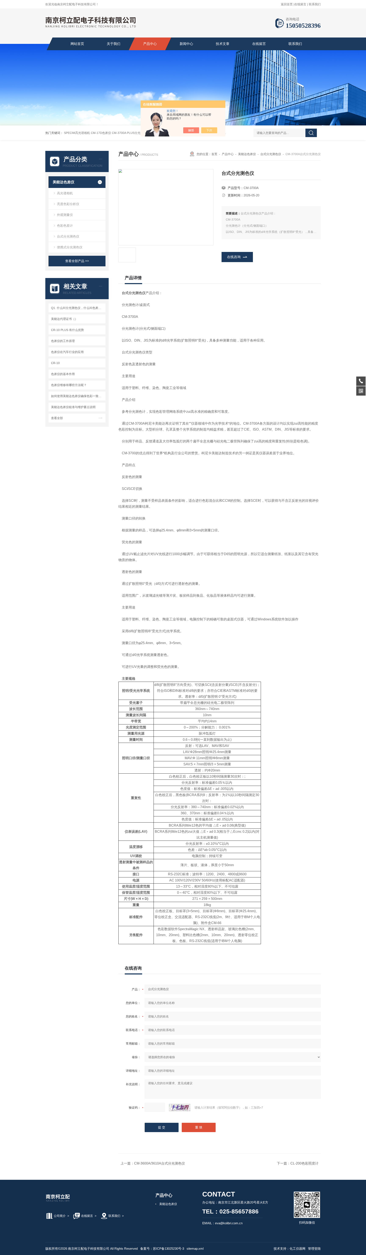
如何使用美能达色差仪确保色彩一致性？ (77, 396)
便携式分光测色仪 (69, 247)
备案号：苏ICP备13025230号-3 (162, 1248)
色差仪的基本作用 (63, 374)
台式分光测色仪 (68, 236)
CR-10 (55, 363)
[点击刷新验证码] (179, 1107)
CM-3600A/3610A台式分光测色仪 (159, 1163)
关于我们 (113, 44)
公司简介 (60, 1215)
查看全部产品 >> (77, 261)
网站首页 (77, 44)
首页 (214, 154)
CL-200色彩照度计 (304, 1163)
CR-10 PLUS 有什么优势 (67, 330)
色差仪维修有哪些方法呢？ (69, 385)
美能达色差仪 (63, 182)
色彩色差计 (65, 225)
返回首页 (287, 4)
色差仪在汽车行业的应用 (67, 352)
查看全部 (57, 418)
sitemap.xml (195, 1248)
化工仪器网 (297, 1248)
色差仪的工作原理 (63, 341)
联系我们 (315, 4)
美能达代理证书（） (64, 319)
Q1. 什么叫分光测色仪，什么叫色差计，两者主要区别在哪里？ (77, 308)
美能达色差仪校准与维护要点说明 (73, 407)
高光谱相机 (65, 193)
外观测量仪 (65, 215)
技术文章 (222, 44)
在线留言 (300, 4)
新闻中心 (186, 44)
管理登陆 (314, 1248)
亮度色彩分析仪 (68, 204)
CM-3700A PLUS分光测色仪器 (132, 133)
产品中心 (150, 44)
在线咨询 (234, 257)
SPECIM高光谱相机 (77, 133)
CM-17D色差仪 (101, 133)
